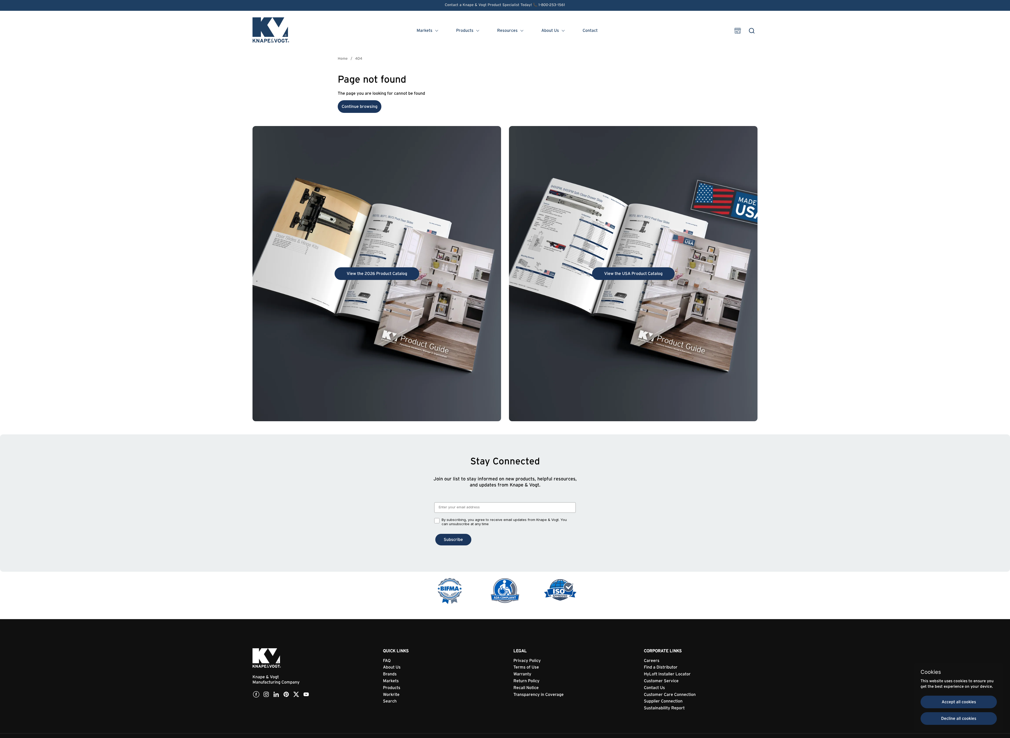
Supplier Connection (663, 701)
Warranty (522, 674)
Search (390, 701)
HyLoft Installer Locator (667, 674)
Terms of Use (526, 667)
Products (391, 688)
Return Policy (526, 681)
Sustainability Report (664, 708)
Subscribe (453, 540)
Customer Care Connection (670, 694)
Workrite (391, 694)
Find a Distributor (661, 667)
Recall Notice (526, 688)
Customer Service (661, 681)
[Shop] (737, 30)
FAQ (387, 661)
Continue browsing (359, 106)
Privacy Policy (527, 661)
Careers (651, 661)
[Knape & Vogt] (271, 30)
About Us (392, 667)
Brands (390, 674)
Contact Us (654, 688)
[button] (751, 30)
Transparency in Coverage (538, 694)
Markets (391, 681)
